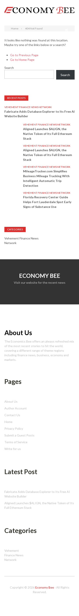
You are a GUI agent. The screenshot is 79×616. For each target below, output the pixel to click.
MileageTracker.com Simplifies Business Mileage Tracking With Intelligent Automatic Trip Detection (46, 178)
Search (70, 4)
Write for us (12, 449)
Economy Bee (44, 587)
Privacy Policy (13, 428)
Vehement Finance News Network (28, 107)
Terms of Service (15, 442)
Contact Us (12, 415)
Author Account (15, 408)
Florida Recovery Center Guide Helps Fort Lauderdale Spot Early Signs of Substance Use (47, 202)
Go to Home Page (22, 59)
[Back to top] (66, 603)
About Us (11, 401)
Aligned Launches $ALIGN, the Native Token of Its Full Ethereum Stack (47, 133)
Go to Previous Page (24, 55)
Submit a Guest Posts (19, 435)
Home (8, 422)
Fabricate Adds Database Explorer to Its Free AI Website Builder (39, 114)
